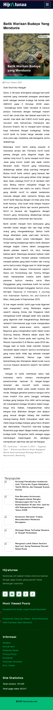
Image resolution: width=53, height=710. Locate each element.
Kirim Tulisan (9, 665)
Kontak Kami (9, 646)
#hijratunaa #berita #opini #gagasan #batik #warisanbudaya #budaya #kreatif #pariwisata (24, 452)
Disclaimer (8, 658)
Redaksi (7, 642)
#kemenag (20, 455)
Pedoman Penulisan (12, 661)
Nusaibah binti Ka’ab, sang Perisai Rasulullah (24, 609)
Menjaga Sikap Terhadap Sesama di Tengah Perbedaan (32, 531)
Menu (47, 4)
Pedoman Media (10, 650)
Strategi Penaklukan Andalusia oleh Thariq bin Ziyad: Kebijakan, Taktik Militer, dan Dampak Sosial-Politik (32, 485)
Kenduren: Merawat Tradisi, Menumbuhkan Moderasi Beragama (29, 519)
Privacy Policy (9, 654)
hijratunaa (12, 446)
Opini (5, 449)
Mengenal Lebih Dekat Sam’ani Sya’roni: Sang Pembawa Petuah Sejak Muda (31, 546)
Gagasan (42, 446)
